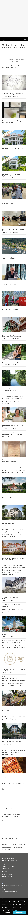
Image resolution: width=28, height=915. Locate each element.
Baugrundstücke (7, 389)
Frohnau (4, 635)
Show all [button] (6, 59)
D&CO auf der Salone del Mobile (11, 309)
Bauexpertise (12, 258)
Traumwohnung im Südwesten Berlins (13, 257)
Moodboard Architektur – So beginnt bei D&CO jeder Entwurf (13, 121)
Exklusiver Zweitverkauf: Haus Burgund (13, 148)
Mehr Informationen (16, 910)
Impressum (4, 871)
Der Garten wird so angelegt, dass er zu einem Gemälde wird (13, 558)
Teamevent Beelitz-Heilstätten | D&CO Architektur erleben (13, 202)
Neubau (13, 69)
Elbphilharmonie (7, 807)
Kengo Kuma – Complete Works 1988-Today (13, 776)
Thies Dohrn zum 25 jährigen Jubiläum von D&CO (13, 670)
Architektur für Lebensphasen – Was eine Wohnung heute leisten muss (12, 94)
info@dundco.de (6, 868)
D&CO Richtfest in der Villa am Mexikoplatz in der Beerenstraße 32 (12, 336)
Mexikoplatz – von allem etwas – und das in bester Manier (13, 496)
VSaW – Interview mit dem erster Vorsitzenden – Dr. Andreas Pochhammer (11, 597)
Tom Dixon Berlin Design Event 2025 (12, 283)
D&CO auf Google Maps (7, 876)
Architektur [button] (11, 59)
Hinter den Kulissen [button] (20, 59)
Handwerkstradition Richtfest (10, 838)
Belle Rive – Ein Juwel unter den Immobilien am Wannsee (11, 742)
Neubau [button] (17, 61)
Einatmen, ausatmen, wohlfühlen (12, 363)
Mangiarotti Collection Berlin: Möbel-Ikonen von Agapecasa (13, 230)
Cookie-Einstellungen (7, 874)
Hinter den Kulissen (17, 124)
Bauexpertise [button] (11, 61)
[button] (3, 895)
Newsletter (4, 878)
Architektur (15, 96)
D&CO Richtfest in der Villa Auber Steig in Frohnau (13, 709)
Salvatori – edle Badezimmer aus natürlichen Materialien (11, 460)
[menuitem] (5, 60)
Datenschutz (5, 873)
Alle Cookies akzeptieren (19, 912)
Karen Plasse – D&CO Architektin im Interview (12, 426)
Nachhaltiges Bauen (8, 523)
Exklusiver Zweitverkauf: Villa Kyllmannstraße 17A (11, 175)
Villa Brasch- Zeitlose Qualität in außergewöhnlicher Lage (11, 66)
